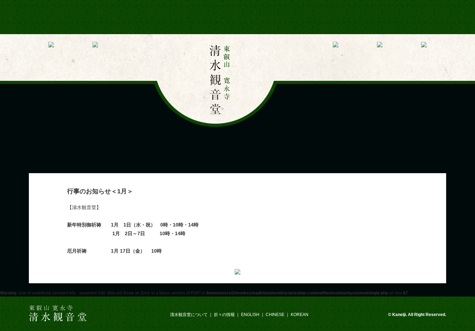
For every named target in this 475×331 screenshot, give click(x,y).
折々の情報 (224, 314)
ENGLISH (250, 314)
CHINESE (275, 314)
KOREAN (299, 314)
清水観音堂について (189, 314)
